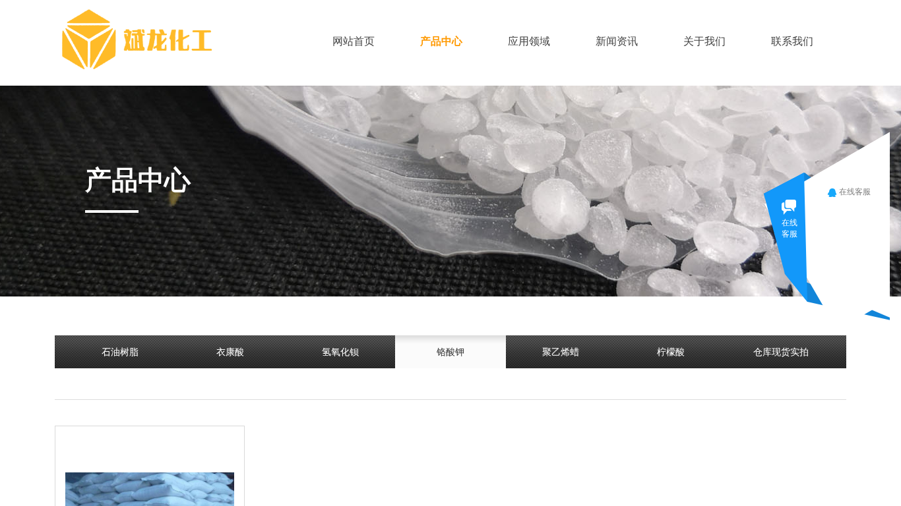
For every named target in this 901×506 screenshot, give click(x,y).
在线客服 (855, 191)
